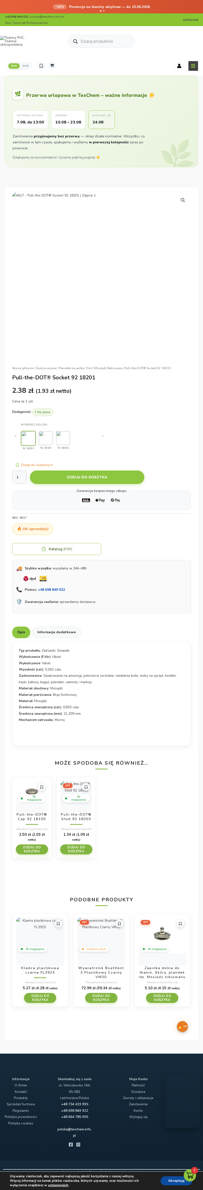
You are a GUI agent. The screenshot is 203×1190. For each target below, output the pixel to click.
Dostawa (138, 1091)
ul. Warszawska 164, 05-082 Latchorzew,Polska (75, 1091)
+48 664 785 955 (74, 1116)
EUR (26, 66)
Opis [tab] (21, 632)
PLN (14, 66)
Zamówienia (138, 1104)
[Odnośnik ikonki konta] (179, 66)
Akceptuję (176, 1180)
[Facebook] (71, 1144)
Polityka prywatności (21, 1116)
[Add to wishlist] (42, 787)
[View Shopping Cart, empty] (52, 65)
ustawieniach (58, 1185)
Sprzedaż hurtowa (21, 1104)
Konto (138, 1110)
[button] (182, 200)
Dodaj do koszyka (87, 477)
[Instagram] (78, 1144)
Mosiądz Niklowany (108, 368)
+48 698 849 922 (51, 589)
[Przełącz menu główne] (193, 66)
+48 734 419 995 (74, 1104)
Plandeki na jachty (71, 368)
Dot (89, 368)
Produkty (21, 1098)
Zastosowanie (46, 368)
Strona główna (22, 368)
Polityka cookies (20, 1123)
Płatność (138, 1085)
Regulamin (21, 1110)
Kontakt (21, 1091)
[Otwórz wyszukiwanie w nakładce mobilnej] (101, 41)
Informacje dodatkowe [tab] (56, 632)
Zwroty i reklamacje (138, 1098)
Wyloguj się (138, 1116)
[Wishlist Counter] (41, 66)
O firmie (21, 1085)
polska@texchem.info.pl (47, 17)
